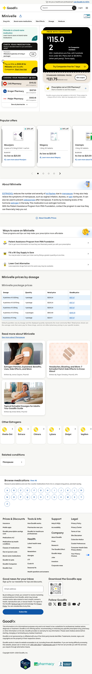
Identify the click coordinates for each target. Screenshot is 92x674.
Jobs (53, 557)
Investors (54, 561)
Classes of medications (11, 548)
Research (54, 545)
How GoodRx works (34, 523)
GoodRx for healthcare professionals (35, 532)
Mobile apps (7, 527)
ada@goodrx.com (49, 645)
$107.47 (72, 298)
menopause (67, 193)
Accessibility (55, 527)
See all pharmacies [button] (18, 104)
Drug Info (6, 21)
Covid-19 (30, 564)
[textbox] (23, 589)
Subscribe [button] (31, 612)
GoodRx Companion (10, 564)
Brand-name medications (23, 21)
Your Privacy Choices (75, 555)
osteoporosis (29, 200)
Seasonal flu (31, 568)
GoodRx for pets (8, 560)
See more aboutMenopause (13, 337)
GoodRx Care (7, 568)
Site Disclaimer (76, 535)
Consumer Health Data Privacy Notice (79, 549)
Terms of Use (75, 531)
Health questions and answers (38, 572)
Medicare (61, 21)
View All (33, 480)
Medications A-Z (8, 538)
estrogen (15, 203)
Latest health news (34, 543)
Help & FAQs (55, 523)
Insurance (6, 523)
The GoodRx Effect (58, 549)
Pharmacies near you (35, 527)
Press (53, 541)
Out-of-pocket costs (10, 552)
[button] (59, 7)
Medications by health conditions (11, 543)
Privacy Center (76, 527)
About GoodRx (56, 537)
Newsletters (31, 552)
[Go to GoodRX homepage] (10, 8)
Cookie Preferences (78, 544)
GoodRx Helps (56, 553)
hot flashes (51, 193)
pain (71, 196)
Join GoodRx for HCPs (81, 2)
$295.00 (72, 313)
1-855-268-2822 (35, 645)
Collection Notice (77, 540)
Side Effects (40, 21)
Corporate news (57, 566)
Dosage (51, 21)
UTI (28, 560)
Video (29, 547)
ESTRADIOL (7, 193)
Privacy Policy (76, 523)
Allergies (30, 556)
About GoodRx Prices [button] (47, 218)
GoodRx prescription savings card (13, 532)
